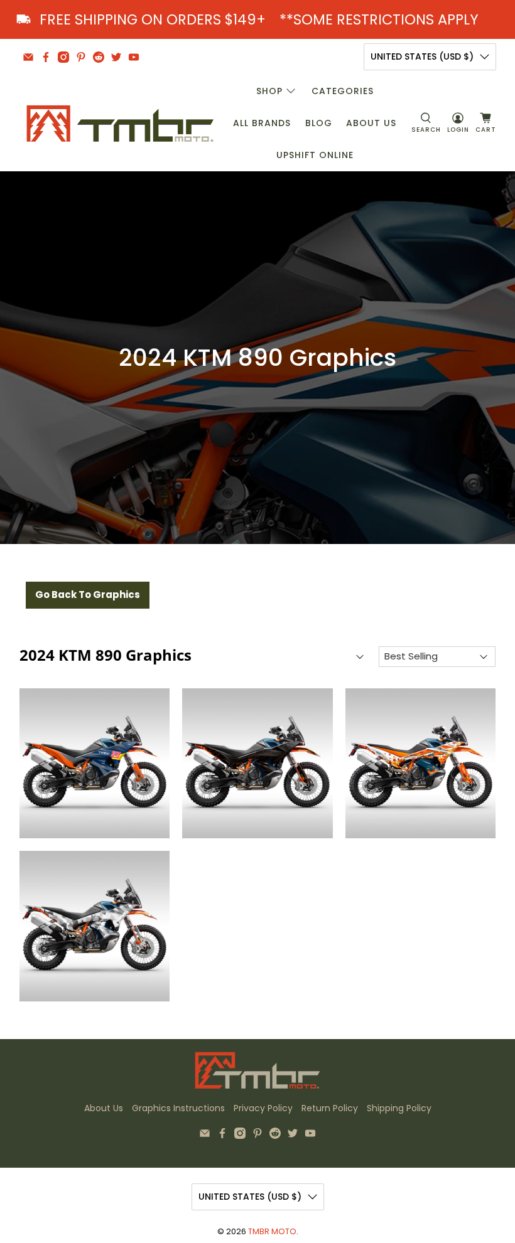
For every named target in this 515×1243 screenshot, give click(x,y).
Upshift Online (315, 155)
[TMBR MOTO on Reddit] (98, 57)
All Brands (262, 123)
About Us (371, 123)
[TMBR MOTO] (120, 123)
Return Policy (329, 1108)
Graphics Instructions (178, 1108)
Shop (269, 91)
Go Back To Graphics (87, 594)
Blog (318, 123)
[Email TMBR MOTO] (28, 57)
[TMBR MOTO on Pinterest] (81, 57)
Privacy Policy (263, 1108)
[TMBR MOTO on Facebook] (46, 57)
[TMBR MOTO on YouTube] (133, 57)
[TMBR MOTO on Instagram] (63, 57)
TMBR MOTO (272, 1231)
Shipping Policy (399, 1108)
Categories (343, 91)
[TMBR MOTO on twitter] (116, 57)
